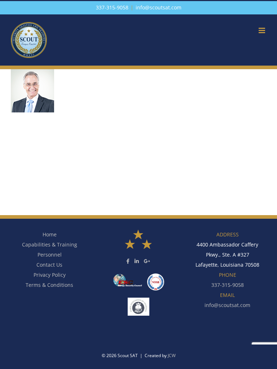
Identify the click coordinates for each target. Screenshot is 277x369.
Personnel (50, 254)
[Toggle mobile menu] (262, 30)
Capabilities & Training (49, 244)
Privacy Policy (50, 274)
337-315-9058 (112, 7)
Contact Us (49, 264)
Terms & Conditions (49, 284)
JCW (172, 355)
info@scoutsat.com (158, 7)
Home (50, 234)
